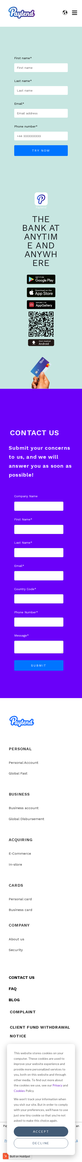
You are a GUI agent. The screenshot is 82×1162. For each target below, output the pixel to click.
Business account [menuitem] (23, 808)
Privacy (57, 1085)
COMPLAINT (23, 1012)
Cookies (19, 1091)
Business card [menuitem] (20, 910)
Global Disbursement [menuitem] (26, 819)
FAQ (13, 988)
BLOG (14, 1000)
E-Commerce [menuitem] (20, 853)
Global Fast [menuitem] (18, 773)
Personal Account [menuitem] (23, 763)
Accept (41, 1131)
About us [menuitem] (16, 939)
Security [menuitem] (16, 950)
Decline (41, 1143)
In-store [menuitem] (15, 864)
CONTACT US (22, 977)
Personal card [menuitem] (20, 899)
